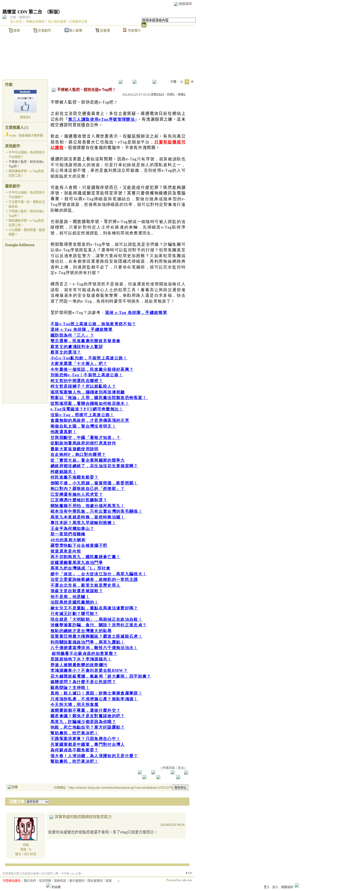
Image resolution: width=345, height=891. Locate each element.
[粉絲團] (48, 885)
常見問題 (45, 881)
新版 (53, 11)
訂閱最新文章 (78, 21)
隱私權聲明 (95, 881)
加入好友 (16, 21)
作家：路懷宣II (20, 17)
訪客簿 (105, 30)
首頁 (16, 30)
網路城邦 (185, 4)
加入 (275, 887)
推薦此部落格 (35, 21)
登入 (267, 887)
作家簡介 (134, 30)
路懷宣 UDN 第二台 (22, 11)
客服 (109, 881)
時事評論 (169, 768)
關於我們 (30, 881)
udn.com (187, 880)
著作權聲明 (76, 881)
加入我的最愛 (57, 21)
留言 (18, 854)
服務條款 (60, 881)
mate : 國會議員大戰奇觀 (26, 135)
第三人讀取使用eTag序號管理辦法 (101, 119)
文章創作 (44, 30)
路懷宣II (25, 117)
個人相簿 (75, 30)
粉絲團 (56, 887)
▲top (188, 872)
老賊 (26, 845)
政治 (181, 768)
